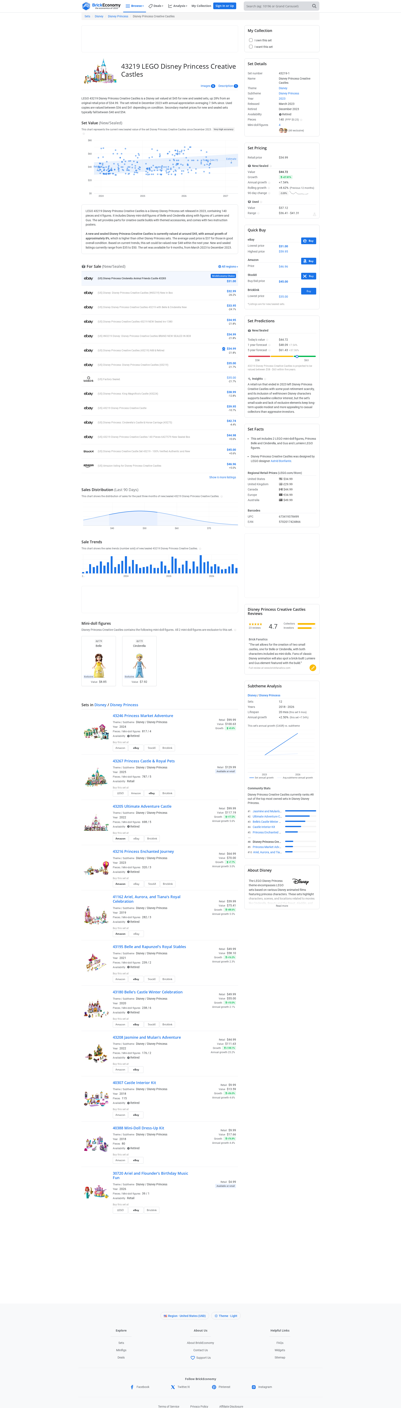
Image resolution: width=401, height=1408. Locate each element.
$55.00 (231, 998)
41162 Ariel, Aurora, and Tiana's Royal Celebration (146, 899)
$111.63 (230, 1043)
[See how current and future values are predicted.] (314, 214)
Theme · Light (228, 1316)
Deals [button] (157, 6)
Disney (99, 16)
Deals (121, 1357)
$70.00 (231, 858)
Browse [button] (136, 6)
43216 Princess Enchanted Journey (143, 851)
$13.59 (231, 1089)
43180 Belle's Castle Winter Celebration (148, 991)
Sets (87, 16)
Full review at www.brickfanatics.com (270, 668)
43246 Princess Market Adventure (143, 715)
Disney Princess (118, 16)
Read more (282, 904)
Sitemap (280, 1357)
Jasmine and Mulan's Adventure (273, 811)
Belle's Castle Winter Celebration (273, 821)
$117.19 (230, 812)
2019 (122, 912)
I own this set (209, 742)
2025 (122, 772)
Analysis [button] (179, 6)
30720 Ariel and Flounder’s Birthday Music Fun (150, 1175)
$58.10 (231, 953)
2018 (122, 1093)
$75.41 (231, 905)
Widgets (280, 1350)
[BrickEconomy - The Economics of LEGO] (101, 6)
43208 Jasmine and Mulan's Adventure (147, 1037)
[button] (83, 133)
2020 (122, 1003)
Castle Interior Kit (264, 827)
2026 (122, 1189)
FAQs (280, 1343)
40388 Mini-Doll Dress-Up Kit (138, 1127)
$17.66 (231, 1134)
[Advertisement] (160, 37)
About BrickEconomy (200, 1343)
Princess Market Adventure (270, 847)
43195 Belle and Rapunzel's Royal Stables (149, 946)
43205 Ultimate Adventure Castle (142, 806)
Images (205, 86)
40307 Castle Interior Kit (134, 1082)
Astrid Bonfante (281, 461)
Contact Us (200, 1350)
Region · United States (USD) (187, 1316)
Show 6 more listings (222, 477)
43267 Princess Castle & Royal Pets (144, 760)
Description (225, 86)
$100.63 (230, 724)
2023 (122, 862)
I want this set (210, 749)
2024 (122, 726)
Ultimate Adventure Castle (269, 816)
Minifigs (121, 1350)
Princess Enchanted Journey (271, 832)
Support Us (203, 1357)
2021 (122, 958)
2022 (122, 817)
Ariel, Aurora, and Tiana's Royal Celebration (280, 852)
